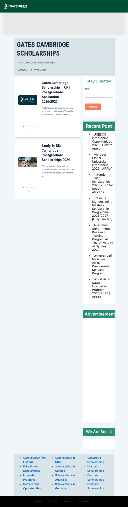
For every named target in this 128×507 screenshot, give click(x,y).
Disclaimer (84, 501)
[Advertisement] (65, 23)
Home (19, 62)
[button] (22, 70)
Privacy (68, 501)
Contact (52, 501)
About (37, 501)
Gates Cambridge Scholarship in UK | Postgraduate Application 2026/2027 (56, 92)
